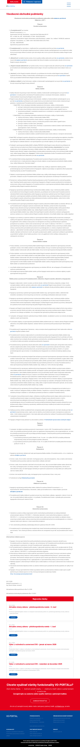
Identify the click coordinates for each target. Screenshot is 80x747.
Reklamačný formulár (59, 722)
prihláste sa (59, 706)
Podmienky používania (38, 742)
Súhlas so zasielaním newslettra (15, 731)
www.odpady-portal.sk (36, 733)
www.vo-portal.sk (60, 18)
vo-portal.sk (60, 48)
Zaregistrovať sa (40, 701)
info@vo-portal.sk (20, 455)
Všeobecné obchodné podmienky (61, 718)
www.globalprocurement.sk (37, 726)
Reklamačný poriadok (28, 478)
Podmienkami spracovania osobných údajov (58, 419)
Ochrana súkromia (26, 742)
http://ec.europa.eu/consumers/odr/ (21, 574)
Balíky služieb (14, 2)
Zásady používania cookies (51, 742)
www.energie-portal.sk (36, 735)
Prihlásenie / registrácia (33, 2)
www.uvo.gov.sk (57, 731)
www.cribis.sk (33, 731)
